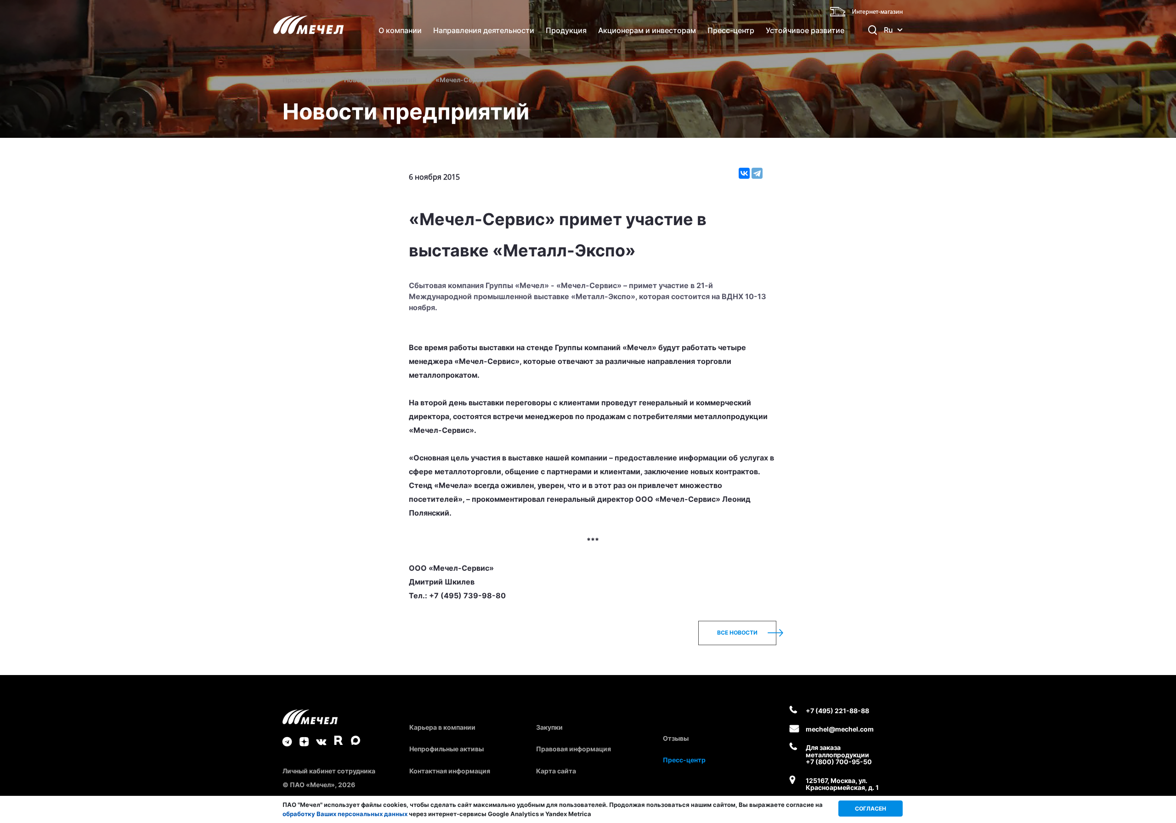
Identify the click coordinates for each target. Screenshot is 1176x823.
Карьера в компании (442, 727)
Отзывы (676, 738)
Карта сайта (556, 771)
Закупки (549, 727)
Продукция (566, 30)
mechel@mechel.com (840, 729)
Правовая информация (573, 749)
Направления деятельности (483, 30)
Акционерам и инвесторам (647, 30)
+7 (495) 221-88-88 (837, 710)
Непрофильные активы (446, 749)
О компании (400, 30)
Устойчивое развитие (805, 30)
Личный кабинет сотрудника (329, 771)
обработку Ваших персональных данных (345, 813)
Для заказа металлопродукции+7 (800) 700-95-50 (839, 754)
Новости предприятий (380, 80)
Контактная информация (449, 771)
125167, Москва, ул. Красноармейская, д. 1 (842, 784)
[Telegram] (757, 173)
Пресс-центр (730, 30)
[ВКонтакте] (744, 173)
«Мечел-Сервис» (463, 80)
